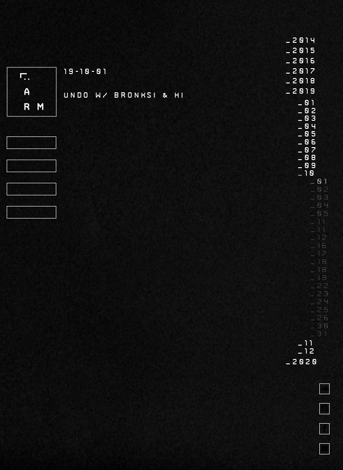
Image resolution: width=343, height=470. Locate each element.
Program (33, 143)
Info (23, 166)
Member (30, 213)
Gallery (32, 190)
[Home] (32, 91)
